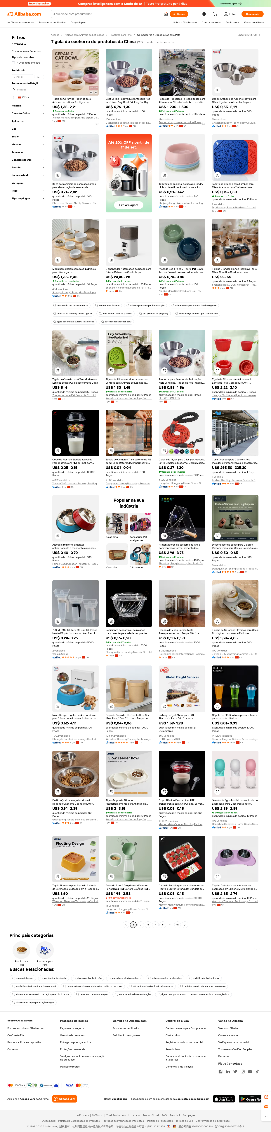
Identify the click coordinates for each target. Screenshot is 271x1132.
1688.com (97, 1115)
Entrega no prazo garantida (75, 1042)
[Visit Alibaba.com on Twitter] (235, 1071)
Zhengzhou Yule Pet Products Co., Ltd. (74, 395)
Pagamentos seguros (72, 1028)
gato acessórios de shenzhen (167, 978)
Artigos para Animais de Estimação (84, 34)
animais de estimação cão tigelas (74, 313)
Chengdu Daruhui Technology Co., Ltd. (74, 739)
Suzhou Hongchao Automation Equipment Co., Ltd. (182, 122)
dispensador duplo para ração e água (35, 1002)
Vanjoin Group (60, 653)
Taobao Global (151, 1115)
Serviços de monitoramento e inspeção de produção (82, 1058)
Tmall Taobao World (117, 1115)
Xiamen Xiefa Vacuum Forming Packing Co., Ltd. (75, 483)
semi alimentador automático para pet (36, 986)
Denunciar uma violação (179, 1066)
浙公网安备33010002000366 (195, 1126)
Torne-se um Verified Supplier (235, 1049)
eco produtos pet (25, 978)
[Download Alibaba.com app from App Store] (224, 1099)
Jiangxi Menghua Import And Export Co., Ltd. (75, 117)
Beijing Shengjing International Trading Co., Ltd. (182, 653)
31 (177, 924)
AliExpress (83, 1115)
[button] (166, 14)
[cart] (216, 14)
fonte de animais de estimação (135, 994)
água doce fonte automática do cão (75, 321)
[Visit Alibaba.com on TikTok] (257, 1071)
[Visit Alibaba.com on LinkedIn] (228, 1071)
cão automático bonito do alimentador (153, 986)
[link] (266, 1097)
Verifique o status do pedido (234, 1042)
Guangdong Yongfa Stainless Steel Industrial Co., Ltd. (129, 122)
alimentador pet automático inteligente (195, 305)
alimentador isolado (109, 305)
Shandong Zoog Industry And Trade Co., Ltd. (182, 563)
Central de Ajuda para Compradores (186, 1028)
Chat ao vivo (173, 1035)
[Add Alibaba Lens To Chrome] (64, 1099)
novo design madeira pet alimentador (198, 313)
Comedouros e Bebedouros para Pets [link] (158, 34)
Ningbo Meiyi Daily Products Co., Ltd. (180, 290)
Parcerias (223, 1056)
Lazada (136, 1115)
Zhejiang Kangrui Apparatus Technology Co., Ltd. (182, 203)
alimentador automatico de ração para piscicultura (42, 994)
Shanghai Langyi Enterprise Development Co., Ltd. (75, 292)
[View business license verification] (169, 1126)
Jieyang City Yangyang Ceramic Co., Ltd (234, 653)
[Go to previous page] (126, 924)
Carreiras (12, 1049)
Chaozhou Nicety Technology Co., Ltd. (234, 122)
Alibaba (55, 34)
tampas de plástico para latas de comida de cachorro (94, 986)
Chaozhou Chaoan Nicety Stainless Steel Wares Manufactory (75, 203)
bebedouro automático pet (94, 994)
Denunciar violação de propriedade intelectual (186, 1058)
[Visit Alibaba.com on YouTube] (250, 1071)
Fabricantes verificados (126, 1028)
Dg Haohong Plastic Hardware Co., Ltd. (234, 207)
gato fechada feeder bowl (118, 321)
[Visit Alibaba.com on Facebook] (220, 1071)
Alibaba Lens (27, 1098)
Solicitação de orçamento (127, 1035)
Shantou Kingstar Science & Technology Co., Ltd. (235, 739)
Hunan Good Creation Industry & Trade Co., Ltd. (75, 563)
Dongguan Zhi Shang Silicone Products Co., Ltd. (235, 568)
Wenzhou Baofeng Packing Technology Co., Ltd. (129, 739)
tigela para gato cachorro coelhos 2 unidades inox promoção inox (195, 994)
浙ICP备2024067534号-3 (229, 1126)
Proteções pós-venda (72, 1049)
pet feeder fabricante (55, 978)
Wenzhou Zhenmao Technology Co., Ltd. (129, 398)
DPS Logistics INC (169, 739)
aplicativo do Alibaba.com (193, 1098)
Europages (189, 1115)
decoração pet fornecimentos (72, 305)
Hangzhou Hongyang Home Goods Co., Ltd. (182, 483)
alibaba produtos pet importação (147, 305)
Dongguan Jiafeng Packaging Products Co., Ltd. (129, 483)
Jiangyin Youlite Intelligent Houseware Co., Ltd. (235, 395)
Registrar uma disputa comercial (184, 1042)
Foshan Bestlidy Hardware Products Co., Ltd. (235, 480)
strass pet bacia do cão (89, 978)
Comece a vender (228, 1035)
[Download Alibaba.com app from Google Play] (251, 1099)
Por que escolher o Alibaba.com (25, 1028)
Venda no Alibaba (228, 1028)
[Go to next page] (185, 924)
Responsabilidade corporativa (24, 1042)
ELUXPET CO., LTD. (169, 398)
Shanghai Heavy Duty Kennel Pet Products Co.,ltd (235, 284)
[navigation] (28, 480)
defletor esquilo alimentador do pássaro (204, 986)
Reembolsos (173, 1049)
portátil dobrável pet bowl (206, 978)
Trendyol (175, 1115)
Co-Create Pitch (16, 1035)
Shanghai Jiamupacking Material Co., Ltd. (129, 652)
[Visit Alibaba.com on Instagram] (242, 1071)
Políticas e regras (70, 1066)
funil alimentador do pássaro (117, 313)
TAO (164, 1115)
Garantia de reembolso (73, 1035)
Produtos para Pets (121, 34)
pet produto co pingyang (155, 313)
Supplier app (120, 1098)
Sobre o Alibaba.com (19, 1020)
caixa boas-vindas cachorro (126, 978)
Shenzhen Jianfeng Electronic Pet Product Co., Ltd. (129, 287)
